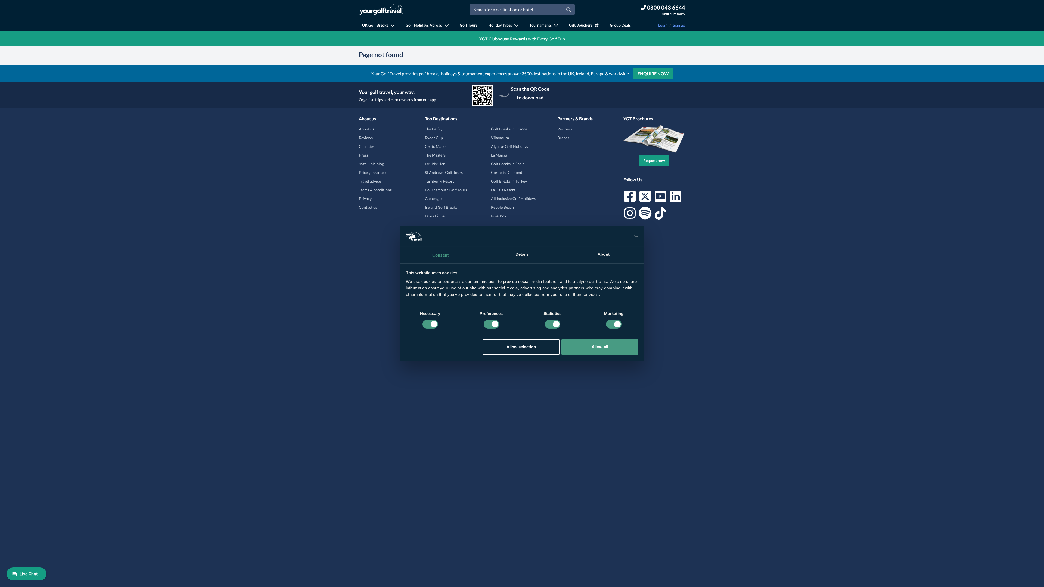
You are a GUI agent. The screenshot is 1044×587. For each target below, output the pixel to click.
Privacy (365, 198)
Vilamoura (500, 137)
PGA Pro (498, 216)
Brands (563, 137)
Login (662, 25)
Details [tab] (522, 254)
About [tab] (604, 254)
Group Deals (620, 25)
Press (363, 155)
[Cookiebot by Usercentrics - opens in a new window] (614, 236)
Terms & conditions (375, 190)
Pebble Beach (502, 207)
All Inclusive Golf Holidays (513, 198)
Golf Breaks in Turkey (509, 181)
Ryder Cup (434, 137)
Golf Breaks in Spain (508, 163)
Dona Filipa (435, 216)
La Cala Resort (503, 190)
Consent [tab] (440, 255)
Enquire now (653, 73)
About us (366, 129)
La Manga (499, 155)
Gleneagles (434, 198)
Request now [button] (654, 160)
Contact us (368, 207)
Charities (366, 146)
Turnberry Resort (439, 181)
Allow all (600, 347)
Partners (564, 129)
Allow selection (521, 347)
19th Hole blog (371, 163)
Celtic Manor (436, 146)
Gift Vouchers (580, 25)
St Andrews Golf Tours (444, 172)
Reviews (366, 137)
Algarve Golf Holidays (509, 146)
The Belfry (433, 129)
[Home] (381, 9)
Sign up (679, 25)
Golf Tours (468, 25)
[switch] (491, 324)
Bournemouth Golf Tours (446, 190)
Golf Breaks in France (509, 129)
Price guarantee (372, 172)
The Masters (435, 155)
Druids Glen (435, 163)
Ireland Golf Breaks (441, 207)
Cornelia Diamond (506, 172)
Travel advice (370, 181)
